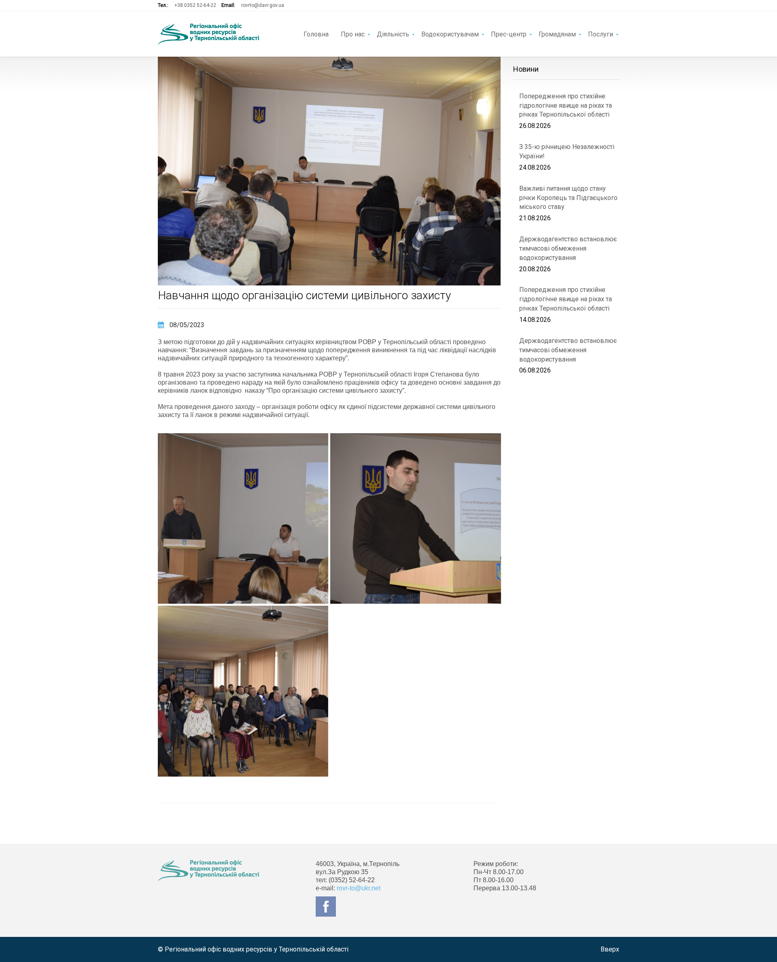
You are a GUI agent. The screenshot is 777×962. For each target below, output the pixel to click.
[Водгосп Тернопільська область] (208, 34)
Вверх (610, 949)
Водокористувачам (450, 33)
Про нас (353, 33)
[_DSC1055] (243, 518)
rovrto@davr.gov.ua (262, 5)
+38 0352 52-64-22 (195, 5)
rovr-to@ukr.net (358, 888)
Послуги (600, 33)
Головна (316, 33)
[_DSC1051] (415, 518)
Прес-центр (508, 33)
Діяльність (393, 33)
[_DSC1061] (243, 691)
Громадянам (557, 33)
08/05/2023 (186, 325)
